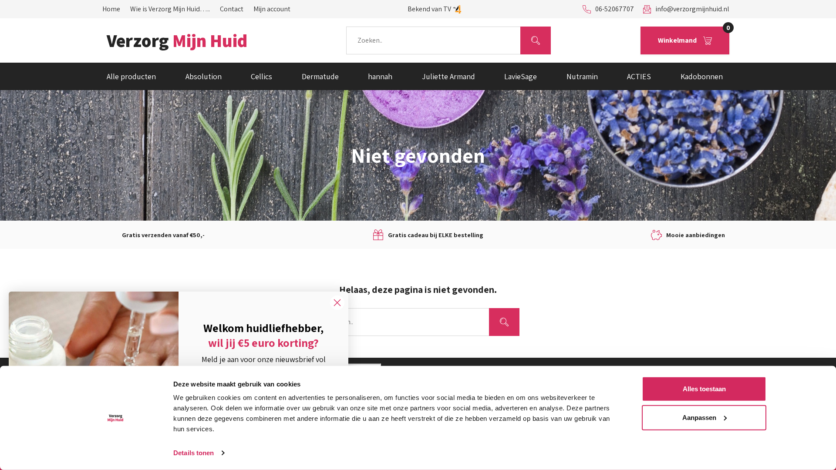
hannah (380, 76)
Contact (231, 8)
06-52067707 (614, 8)
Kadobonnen (702, 76)
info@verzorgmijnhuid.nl (692, 8)
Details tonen (193, 453)
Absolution (203, 76)
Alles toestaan (704, 389)
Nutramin (582, 76)
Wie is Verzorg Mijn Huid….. (170, 8)
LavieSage (520, 76)
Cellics (261, 76)
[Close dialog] (337, 302)
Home (111, 8)
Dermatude (320, 76)
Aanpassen (699, 417)
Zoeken (535, 40)
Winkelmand (693, 36)
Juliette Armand (448, 76)
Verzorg (177, 40)
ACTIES (639, 76)
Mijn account (271, 8)
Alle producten (131, 76)
